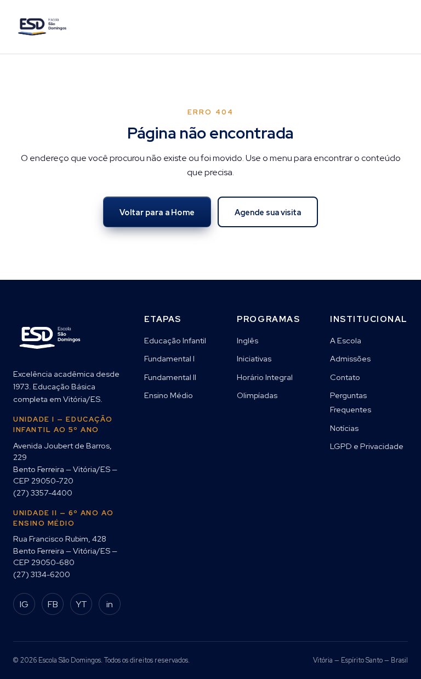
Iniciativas (254, 358)
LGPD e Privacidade (366, 446)
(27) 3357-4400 (42, 492)
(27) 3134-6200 (41, 574)
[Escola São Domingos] (42, 27)
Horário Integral (265, 377)
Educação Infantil (175, 340)
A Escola (345, 340)
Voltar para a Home (157, 212)
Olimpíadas (257, 395)
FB (53, 604)
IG (24, 604)
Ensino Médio (168, 395)
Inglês (247, 340)
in (109, 604)
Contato (345, 377)
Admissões (350, 358)
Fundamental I (169, 358)
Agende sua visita (268, 212)
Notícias (344, 428)
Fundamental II (170, 377)
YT (81, 604)
